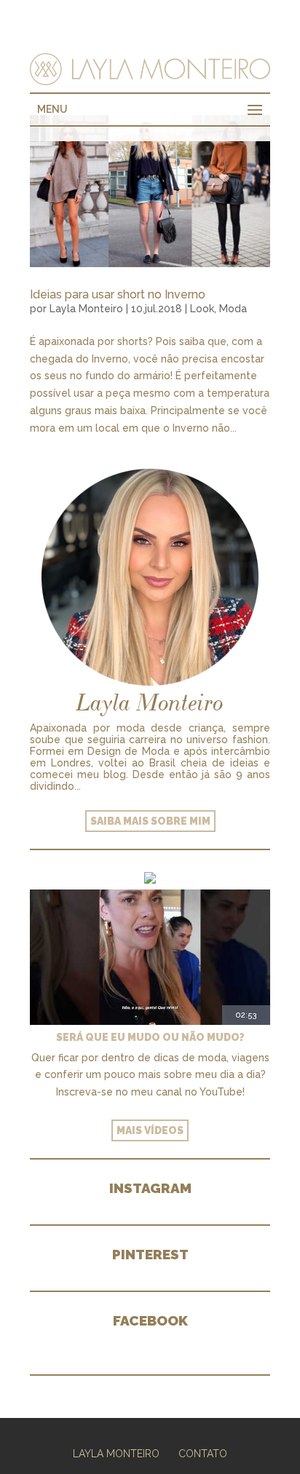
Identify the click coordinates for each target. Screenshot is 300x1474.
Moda (233, 308)
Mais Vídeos (150, 1130)
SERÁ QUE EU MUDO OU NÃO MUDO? (150, 1037)
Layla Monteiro (86, 308)
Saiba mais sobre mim (150, 821)
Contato (202, 1453)
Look (202, 308)
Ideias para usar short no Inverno (117, 294)
